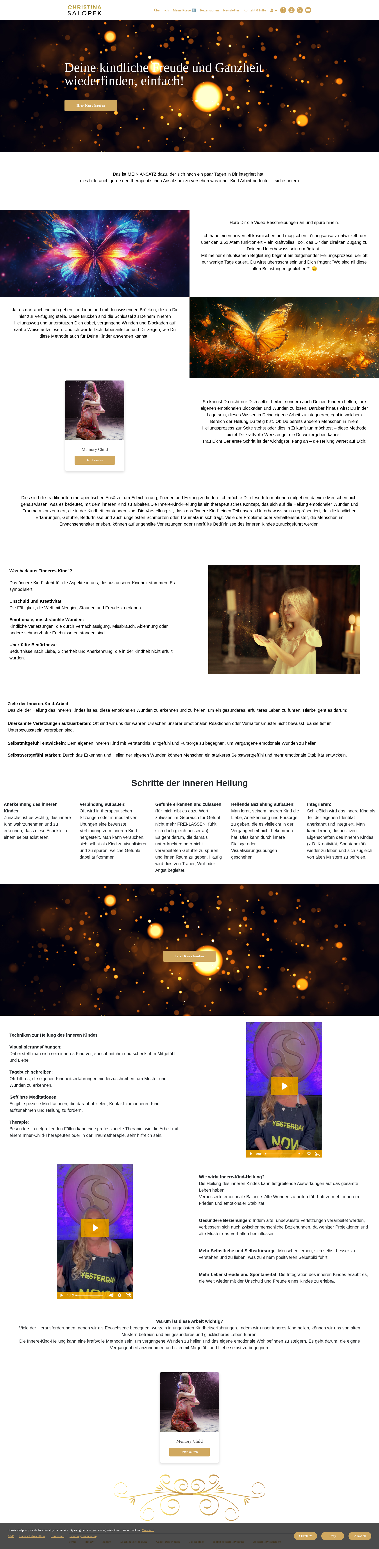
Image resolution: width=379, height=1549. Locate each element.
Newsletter (231, 10)
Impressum (57, 1536)
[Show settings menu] (309, 1154)
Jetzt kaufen (95, 460)
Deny (332, 1536)
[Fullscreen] (317, 1154)
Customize (305, 1536)
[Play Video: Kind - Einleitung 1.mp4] (284, 1086)
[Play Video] (250, 1154)
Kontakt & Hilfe (255, 10)
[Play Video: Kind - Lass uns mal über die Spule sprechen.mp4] (95, 1228)
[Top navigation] (273, 11)
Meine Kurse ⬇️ (184, 10)
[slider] (280, 1154)
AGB (11, 1536)
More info (148, 1530)
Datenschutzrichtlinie (32, 1536)
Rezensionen (209, 10)
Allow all (360, 1536)
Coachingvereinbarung (83, 1536)
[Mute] (300, 1154)
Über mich (161, 10)
